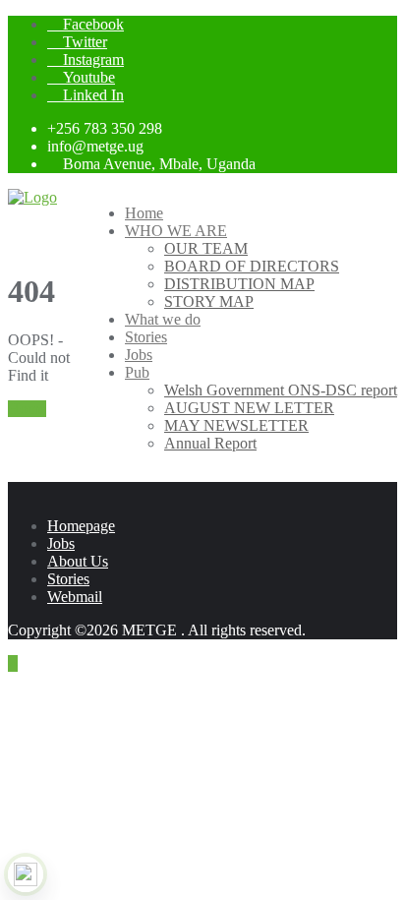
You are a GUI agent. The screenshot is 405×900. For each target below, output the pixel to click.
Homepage (81, 525)
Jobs (61, 543)
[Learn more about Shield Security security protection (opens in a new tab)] (25, 874)
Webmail (74, 596)
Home (27, 408)
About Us (77, 561)
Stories (68, 578)
